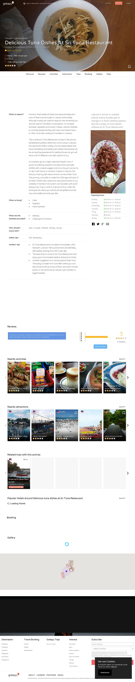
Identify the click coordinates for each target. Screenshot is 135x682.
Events (71, 653)
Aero (70, 647)
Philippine (5, 653)
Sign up (118, 3)
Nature (71, 663)
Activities (54, 74)
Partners (51, 675)
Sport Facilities (74, 657)
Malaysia (9, 38)
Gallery (99, 74)
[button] (67, 571)
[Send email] (107, 225)
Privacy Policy (107, 657)
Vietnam (4, 650)
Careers (41, 675)
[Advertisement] (67, 94)
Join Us (70, 622)
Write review (100, 346)
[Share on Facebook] (93, 225)
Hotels (26, 644)
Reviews (41, 74)
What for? (114, 667)
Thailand (5, 647)
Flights (26, 647)
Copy (26, 459)
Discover (30, 74)
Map (109, 74)
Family (71, 660)
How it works (51, 644)
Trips (78, 74)
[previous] (6, 377)
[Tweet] (98, 225)
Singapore (5, 660)
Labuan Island (21, 38)
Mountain (72, 644)
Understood (105, 672)
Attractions (67, 74)
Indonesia (5, 657)
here (102, 657)
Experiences (28, 650)
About (31, 675)
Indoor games (74, 650)
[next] (127, 377)
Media (60, 675)
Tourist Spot (73, 666)
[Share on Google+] (103, 225)
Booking (88, 74)
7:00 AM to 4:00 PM (17, 62)
